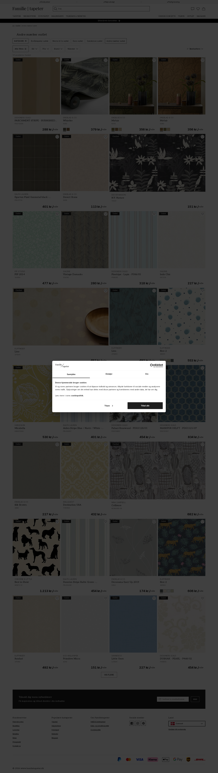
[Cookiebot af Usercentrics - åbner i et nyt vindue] (152, 365)
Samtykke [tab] (71, 374)
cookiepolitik (77, 395)
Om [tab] (146, 374)
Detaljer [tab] (109, 374)
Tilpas (107, 405)
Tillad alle (145, 405)
